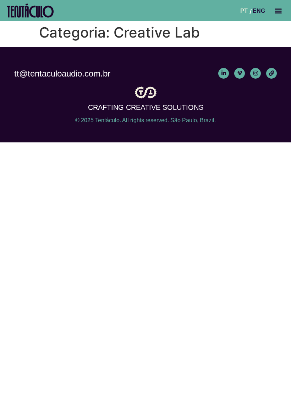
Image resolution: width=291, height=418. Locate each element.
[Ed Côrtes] (271, 73)
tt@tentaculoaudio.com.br (62, 73)
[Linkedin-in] (223, 73)
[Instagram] (255, 73)
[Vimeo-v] (239, 73)
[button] (278, 10)
